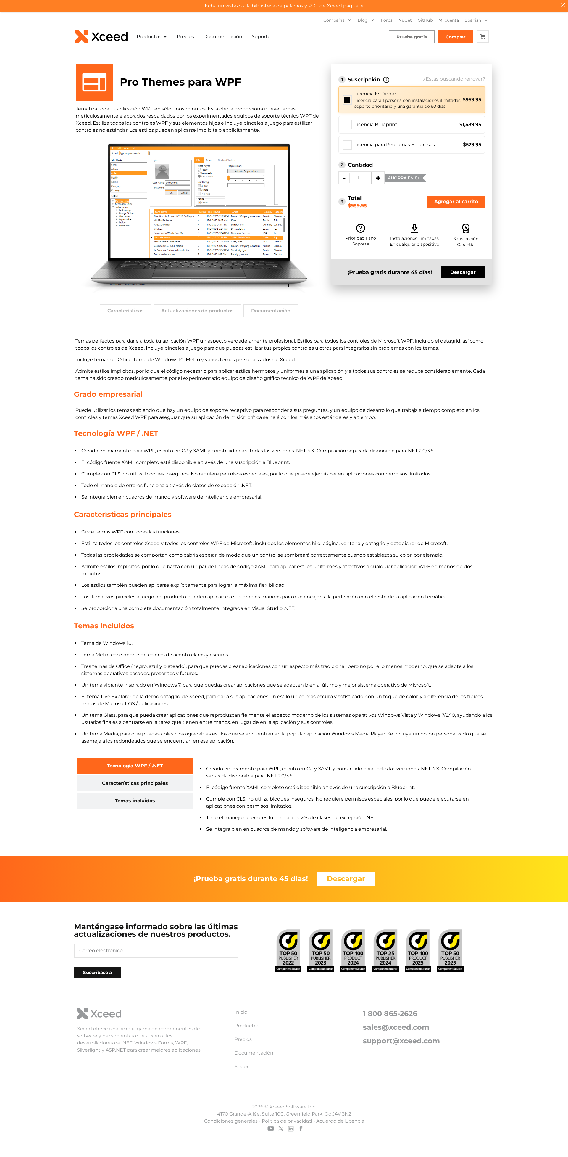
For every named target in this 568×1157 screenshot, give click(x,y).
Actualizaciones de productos (197, 311)
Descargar (463, 272)
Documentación (271, 311)
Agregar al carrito (456, 201)
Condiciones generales (231, 1121)
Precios (243, 1039)
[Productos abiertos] (165, 36)
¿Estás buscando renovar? (454, 79)
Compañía (334, 20)
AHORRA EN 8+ (404, 178)
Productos (247, 1026)
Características (125, 311)
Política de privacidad (287, 1121)
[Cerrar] (563, 4)
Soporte (244, 1066)
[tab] (135, 766)
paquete (353, 6)
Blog (363, 20)
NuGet (405, 20)
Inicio (241, 1012)
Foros (387, 20)
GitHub (425, 20)
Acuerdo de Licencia (340, 1121)
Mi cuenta (448, 20)
